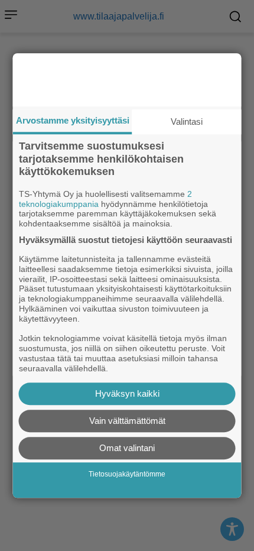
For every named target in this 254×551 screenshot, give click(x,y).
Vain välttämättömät (127, 421)
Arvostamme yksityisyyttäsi (72, 120)
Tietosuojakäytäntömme (127, 474)
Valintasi (187, 121)
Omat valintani (127, 448)
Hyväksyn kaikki (127, 393)
